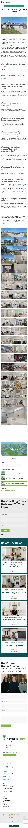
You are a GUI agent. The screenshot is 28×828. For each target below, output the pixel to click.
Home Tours (7, 5)
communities (4, 219)
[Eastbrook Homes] (5, 2)
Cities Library (6, 766)
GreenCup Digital (12, 821)
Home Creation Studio (8, 787)
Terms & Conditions (13, 820)
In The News (6, 805)
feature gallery (15, 219)
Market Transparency (8, 788)
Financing (5, 785)
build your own (5, 216)
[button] (24, 817)
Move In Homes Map (8, 773)
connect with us (4, 221)
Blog (4, 782)
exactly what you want (17, 184)
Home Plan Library (7, 764)
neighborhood (4, 125)
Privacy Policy (19, 820)
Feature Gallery (6, 776)
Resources (5, 790)
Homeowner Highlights (18, 5)
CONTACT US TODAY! (9, 755)
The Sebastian (4, 78)
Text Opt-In (4, 713)
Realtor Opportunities (8, 791)
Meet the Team (6, 800)
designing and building (14, 156)
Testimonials (6, 806)
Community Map (7, 763)
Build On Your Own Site (8, 768)
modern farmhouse (17, 107)
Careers (4, 803)
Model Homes (6, 775)
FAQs (4, 783)
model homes (4, 220)
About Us (5, 798)
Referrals (5, 793)
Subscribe (5, 530)
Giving (4, 801)
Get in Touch (6, 725)
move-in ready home (17, 215)
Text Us (15, 826)
